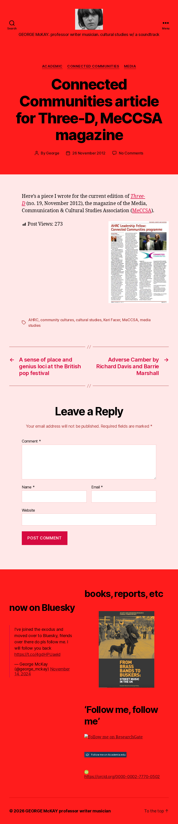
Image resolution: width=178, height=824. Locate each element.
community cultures (57, 319)
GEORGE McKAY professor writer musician (68, 810)
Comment (31, 441)
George (52, 153)
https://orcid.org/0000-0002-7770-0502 (122, 776)
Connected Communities (93, 66)
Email (97, 487)
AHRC (33, 319)
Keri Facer (111, 319)
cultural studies (89, 319)
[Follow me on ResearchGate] (126, 737)
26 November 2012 (88, 153)
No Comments (131, 153)
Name (28, 487)
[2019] (126, 649)
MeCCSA (141, 211)
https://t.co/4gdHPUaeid (37, 654)
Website (28, 510)
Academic (52, 66)
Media (130, 66)
